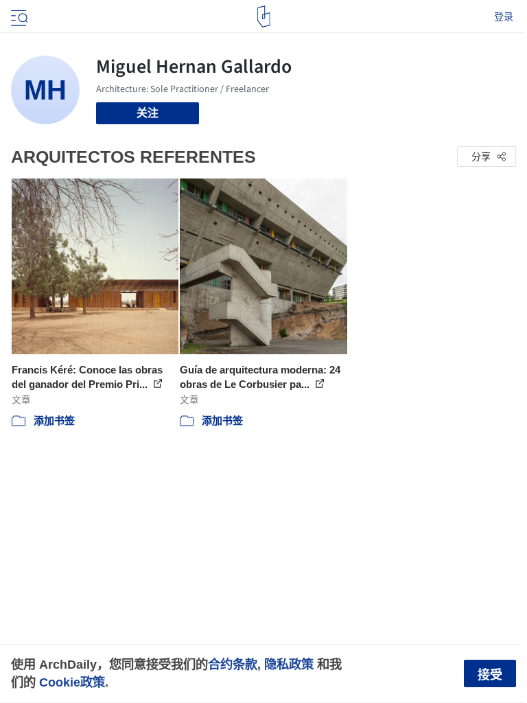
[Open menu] (17, 16)
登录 (503, 16)
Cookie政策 (72, 682)
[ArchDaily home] (263, 16)
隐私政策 (289, 664)
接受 (490, 675)
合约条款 (232, 664)
